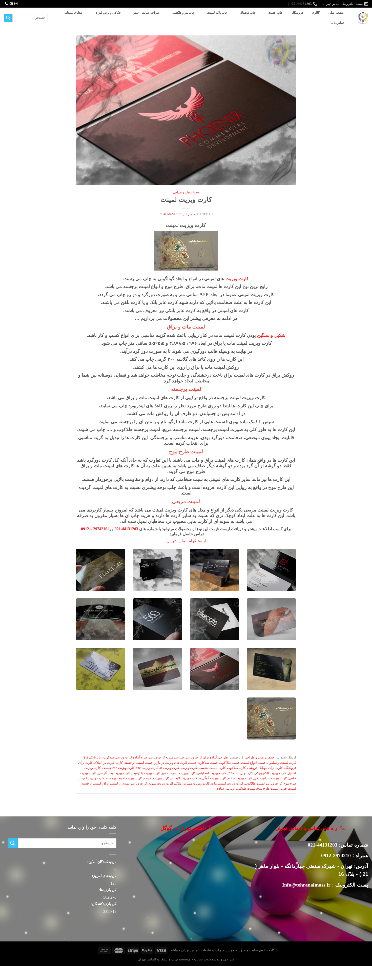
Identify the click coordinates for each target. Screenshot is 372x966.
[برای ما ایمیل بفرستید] (11, 4)
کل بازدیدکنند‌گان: (103, 904)
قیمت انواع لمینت (253, 763)
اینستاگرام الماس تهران (186, 541)
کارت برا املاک (104, 763)
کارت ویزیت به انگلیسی (114, 773)
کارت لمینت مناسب (212, 768)
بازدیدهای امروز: (103, 876)
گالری (316, 12)
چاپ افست (275, 12)
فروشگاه (297, 12)
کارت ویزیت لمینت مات (227, 783)
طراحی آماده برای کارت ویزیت (206, 757)
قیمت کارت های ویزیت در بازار (175, 763)
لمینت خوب (288, 788)
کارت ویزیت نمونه (161, 783)
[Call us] (6, 4)
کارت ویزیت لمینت (186, 199)
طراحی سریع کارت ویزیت (166, 757)
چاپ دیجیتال (248, 12)
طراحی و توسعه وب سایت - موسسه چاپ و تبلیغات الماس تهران (186, 959)
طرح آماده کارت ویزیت (131, 757)
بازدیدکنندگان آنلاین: (101, 862)
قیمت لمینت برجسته (138, 763)
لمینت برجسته (91, 783)
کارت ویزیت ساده (240, 778)
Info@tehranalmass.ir (306, 885)
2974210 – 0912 (94, 529)
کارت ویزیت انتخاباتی (211, 773)
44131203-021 (126, 529)
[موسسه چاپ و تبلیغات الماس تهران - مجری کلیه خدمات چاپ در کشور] (363, 17)
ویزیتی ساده (225, 788)
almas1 (169, 214)
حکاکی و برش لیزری (108, 12)
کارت (119, 763)
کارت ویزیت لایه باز (184, 778)
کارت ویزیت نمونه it (133, 783)
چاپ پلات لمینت (217, 12)
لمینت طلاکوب (245, 788)
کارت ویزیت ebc (147, 768)
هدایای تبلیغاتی (73, 12)
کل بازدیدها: (107, 890)
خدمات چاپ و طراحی (186, 192)
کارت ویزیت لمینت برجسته (124, 778)
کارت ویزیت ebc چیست (118, 768)
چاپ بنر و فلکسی (183, 12)
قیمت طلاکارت (207, 763)
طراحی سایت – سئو (146, 12)
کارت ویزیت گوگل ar (212, 778)
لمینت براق (110, 783)
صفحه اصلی (336, 12)
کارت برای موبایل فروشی (264, 768)
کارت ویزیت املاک (240, 773)
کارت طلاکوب (236, 768)
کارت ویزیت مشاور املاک (192, 783)
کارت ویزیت (237, 278)
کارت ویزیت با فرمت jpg (179, 773)
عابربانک (96, 757)
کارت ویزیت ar (169, 768)
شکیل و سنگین (271, 335)
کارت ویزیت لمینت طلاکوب (263, 783)
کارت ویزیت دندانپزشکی (270, 778)
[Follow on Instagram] (15, 4)
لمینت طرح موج (268, 788)
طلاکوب (108, 757)
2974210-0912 (336, 855)
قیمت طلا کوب (229, 763)
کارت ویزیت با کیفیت (146, 773)
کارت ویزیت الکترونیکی (270, 773)
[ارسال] (8, 18)
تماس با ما (337, 23)
